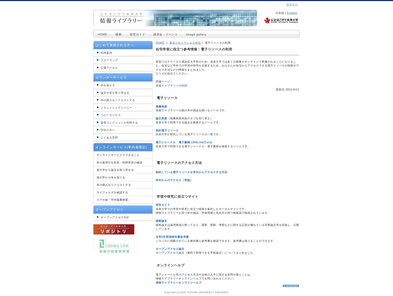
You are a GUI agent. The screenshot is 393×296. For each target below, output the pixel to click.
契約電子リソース (167, 130)
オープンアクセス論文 (170, 248)
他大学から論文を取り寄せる (115, 169)
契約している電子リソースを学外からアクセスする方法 (191, 172)
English (292, 13)
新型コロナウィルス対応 (185, 42)
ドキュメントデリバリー (116, 107)
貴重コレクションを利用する (119, 122)
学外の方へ (108, 130)
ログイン (292, 4)
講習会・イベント (165, 34)
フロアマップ (109, 60)
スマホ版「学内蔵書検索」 (114, 199)
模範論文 (161, 220)
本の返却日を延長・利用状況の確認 (119, 162)
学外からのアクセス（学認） (174, 180)
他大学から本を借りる (111, 177)
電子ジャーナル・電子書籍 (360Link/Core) (184, 142)
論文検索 (161, 118)
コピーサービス (111, 115)
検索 (118, 34)
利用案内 (106, 52)
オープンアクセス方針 (115, 217)
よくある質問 (109, 137)
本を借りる (108, 85)
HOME (102, 34)
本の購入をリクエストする (118, 100)
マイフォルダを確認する (112, 192)
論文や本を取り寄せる (115, 92)
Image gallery (196, 34)
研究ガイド (137, 34)
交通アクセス (109, 67)
